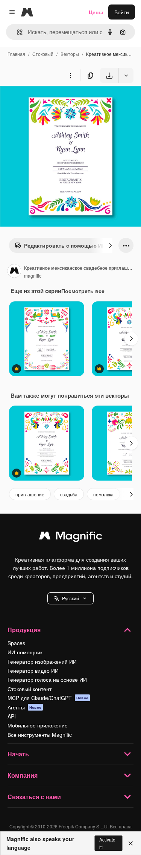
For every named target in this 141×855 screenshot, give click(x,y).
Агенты (24, 707)
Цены (96, 12)
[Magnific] (70, 537)
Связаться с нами (34, 796)
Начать (18, 754)
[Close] (131, 843)
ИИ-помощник (25, 652)
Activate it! (107, 843)
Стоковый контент (30, 689)
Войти (121, 12)
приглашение (29, 494)
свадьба (68, 494)
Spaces (16, 643)
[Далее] (110, 245)
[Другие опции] (70, 75)
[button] (70, 598)
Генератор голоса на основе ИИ (47, 679)
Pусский (70, 598)
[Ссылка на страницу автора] (14, 271)
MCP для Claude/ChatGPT (48, 698)
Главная (16, 54)
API (12, 716)
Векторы (70, 54)
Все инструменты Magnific (40, 734)
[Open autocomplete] (16, 32)
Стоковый (42, 54)
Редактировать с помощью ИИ (65, 245)
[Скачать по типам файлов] (125, 75)
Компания (23, 775)
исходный (50, 100)
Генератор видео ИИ (33, 670)
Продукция (24, 629)
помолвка (103, 494)
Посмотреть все (83, 291)
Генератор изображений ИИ (42, 661)
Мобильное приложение (38, 725)
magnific (32, 275)
